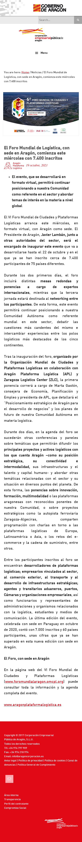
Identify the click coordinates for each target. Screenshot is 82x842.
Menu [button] (44, 53)
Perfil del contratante (16, 804)
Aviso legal (10, 760)
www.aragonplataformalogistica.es (32, 705)
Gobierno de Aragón (49, 8)
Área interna (11, 795)
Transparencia (12, 799)
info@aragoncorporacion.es (28, 756)
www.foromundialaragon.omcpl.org (34, 682)
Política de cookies (55, 760)
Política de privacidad (31, 760)
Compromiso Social (15, 808)
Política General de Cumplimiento (36, 765)
